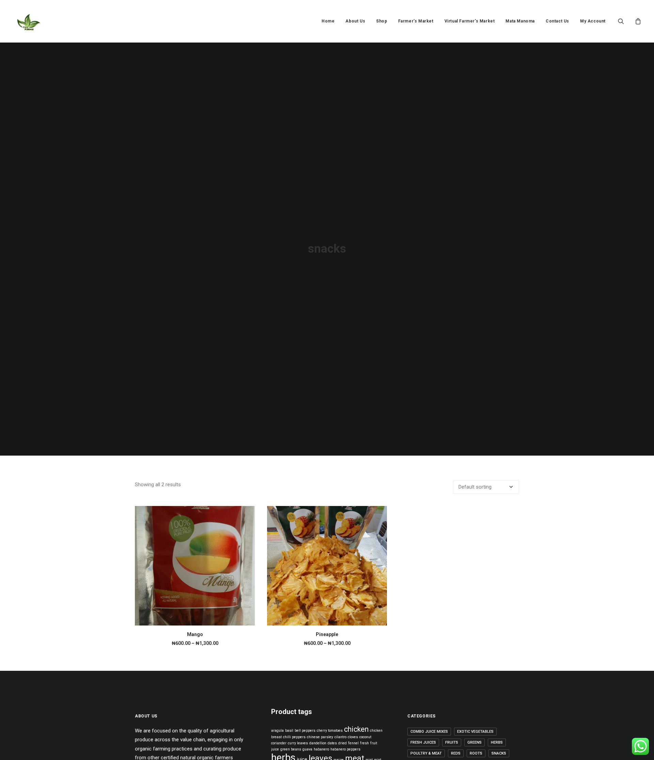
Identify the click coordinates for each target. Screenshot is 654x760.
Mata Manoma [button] (520, 21)
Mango (195, 634)
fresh (364, 743)
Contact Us (557, 21)
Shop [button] (381, 21)
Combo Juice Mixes (429, 731)
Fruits (451, 742)
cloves (353, 737)
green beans (290, 749)
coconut (365, 737)
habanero (321, 749)
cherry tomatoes (330, 730)
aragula (277, 730)
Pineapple (327, 634)
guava (307, 749)
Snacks (499, 753)
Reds (456, 753)
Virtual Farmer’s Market (470, 21)
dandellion (317, 743)
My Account (593, 21)
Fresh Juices (423, 742)
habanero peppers (345, 749)
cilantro (340, 737)
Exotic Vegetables (475, 731)
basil (289, 730)
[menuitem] (328, 21)
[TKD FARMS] (28, 21)
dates (332, 743)
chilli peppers (294, 737)
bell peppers (305, 730)
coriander (278, 743)
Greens (474, 742)
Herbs (497, 742)
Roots (476, 753)
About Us (355, 21)
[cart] (637, 21)
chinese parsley (320, 737)
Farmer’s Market (416, 21)
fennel (353, 743)
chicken (356, 729)
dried (342, 743)
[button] (625, 21)
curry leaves (298, 743)
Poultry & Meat (426, 753)
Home (328, 21)
